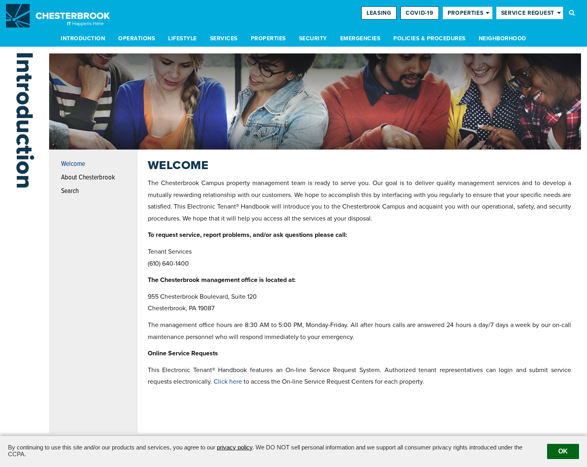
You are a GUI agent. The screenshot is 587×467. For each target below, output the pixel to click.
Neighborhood (502, 38)
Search (70, 191)
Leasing (379, 13)
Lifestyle (182, 38)
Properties (268, 38)
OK (563, 451)
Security (313, 38)
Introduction (83, 38)
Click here (228, 382)
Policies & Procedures (429, 38)
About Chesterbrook (88, 177)
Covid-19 (420, 13)
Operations (136, 38)
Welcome (73, 164)
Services (224, 38)
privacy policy (234, 447)
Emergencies (360, 38)
